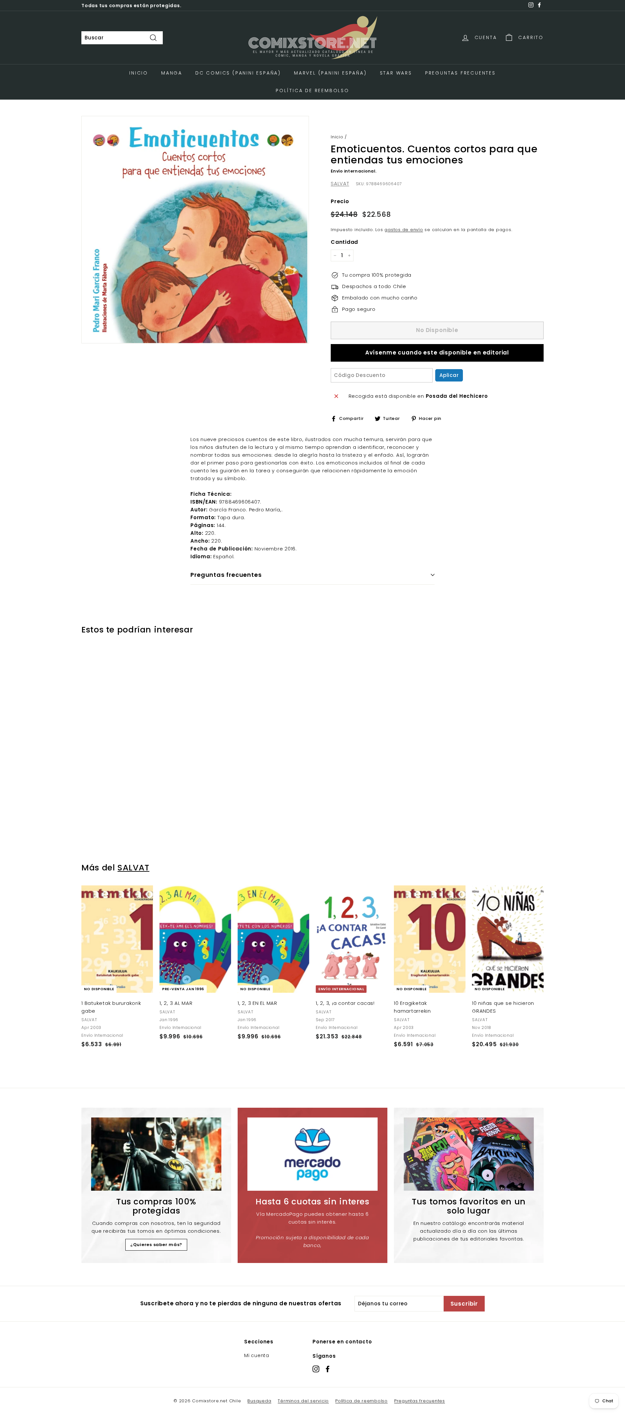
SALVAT (340, 183)
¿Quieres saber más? (156, 1245)
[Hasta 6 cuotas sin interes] (312, 1154)
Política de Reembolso (312, 90)
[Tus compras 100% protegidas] (156, 1154)
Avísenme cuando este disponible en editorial (437, 352)
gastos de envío (403, 229)
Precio (340, 201)
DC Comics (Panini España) (238, 73)
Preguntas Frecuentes (460, 73)
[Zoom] (195, 229)
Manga (171, 73)
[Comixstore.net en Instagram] (315, 1368)
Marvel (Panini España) (330, 73)
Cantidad (344, 242)
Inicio (138, 73)
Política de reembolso (361, 1401)
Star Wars (396, 73)
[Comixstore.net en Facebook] (327, 1368)
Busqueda (259, 1401)
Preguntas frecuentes (419, 1401)
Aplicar (449, 375)
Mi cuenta (256, 1355)
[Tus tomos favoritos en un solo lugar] (469, 1154)
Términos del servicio (303, 1401)
